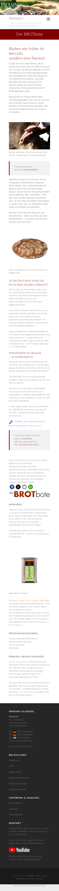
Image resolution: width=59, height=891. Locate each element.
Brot (31, 531)
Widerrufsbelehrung (18, 778)
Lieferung (13, 809)
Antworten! (27, 439)
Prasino (16, 18)
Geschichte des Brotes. (29, 445)
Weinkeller (14, 648)
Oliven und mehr (17, 645)
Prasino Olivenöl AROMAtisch (23, 639)
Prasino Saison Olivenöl (20, 642)
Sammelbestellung (27, 692)
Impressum (14, 760)
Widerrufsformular (18, 784)
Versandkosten (16, 803)
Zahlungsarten (16, 815)
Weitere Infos (35, 426)
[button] (12, 487)
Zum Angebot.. (16, 625)
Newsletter (34, 843)
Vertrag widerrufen (18, 789)
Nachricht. (22, 834)
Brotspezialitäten (30, 170)
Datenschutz (15, 772)
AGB (11, 766)
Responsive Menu (48, 19)
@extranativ (34, 859)
